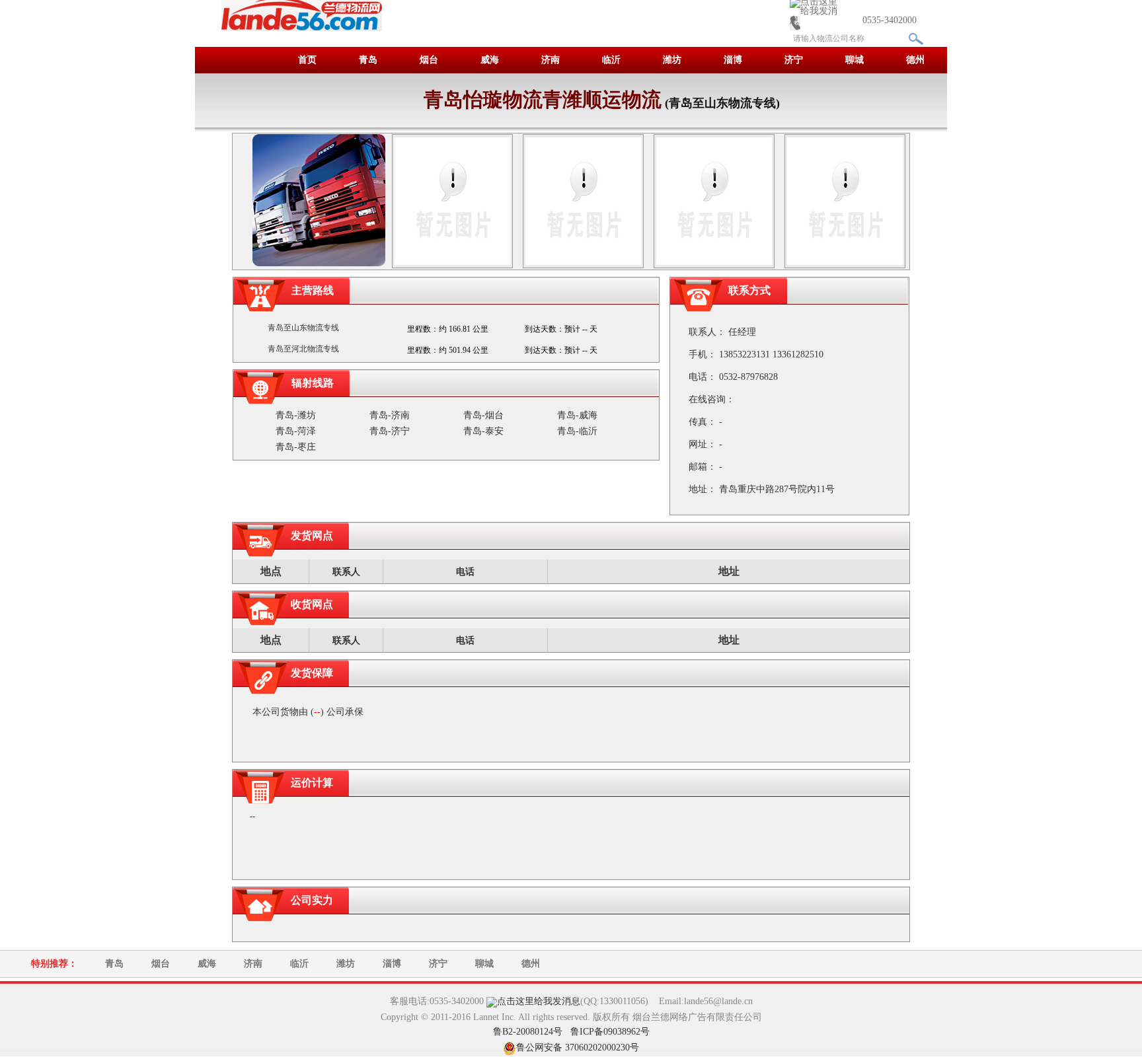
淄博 (733, 60)
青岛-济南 (389, 415)
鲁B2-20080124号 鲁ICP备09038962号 (571, 1032)
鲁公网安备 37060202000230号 (577, 1047)
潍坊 (672, 60)
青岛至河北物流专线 (303, 348)
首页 (307, 60)
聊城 (854, 60)
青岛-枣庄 (296, 447)
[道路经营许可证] (583, 200)
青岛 (368, 60)
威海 (489, 60)
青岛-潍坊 (296, 415)
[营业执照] (452, 200)
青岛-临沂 (577, 431)
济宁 (793, 60)
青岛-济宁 (389, 431)
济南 (550, 60)
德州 (915, 60)
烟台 (429, 60)
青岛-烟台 (483, 415)
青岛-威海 (577, 415)
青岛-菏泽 (296, 431)
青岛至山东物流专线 (303, 327)
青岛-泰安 (483, 431)
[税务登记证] (845, 200)
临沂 (611, 60)
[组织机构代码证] (714, 200)
